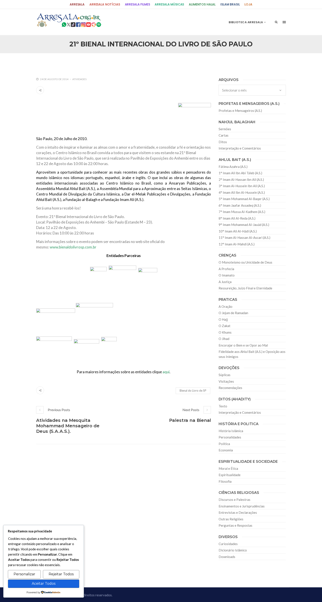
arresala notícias (104, 4)
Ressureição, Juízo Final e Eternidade (245, 288)
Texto (223, 406)
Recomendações (230, 388)
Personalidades (230, 437)
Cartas (223, 135)
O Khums (225, 332)
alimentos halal (202, 4)
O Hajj (223, 319)
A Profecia (226, 269)
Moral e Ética (228, 468)
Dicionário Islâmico (233, 550)
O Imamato (227, 275)
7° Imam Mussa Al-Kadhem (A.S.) (242, 212)
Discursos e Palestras (234, 500)
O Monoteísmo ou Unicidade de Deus (245, 262)
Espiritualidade (230, 475)
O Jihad (224, 339)
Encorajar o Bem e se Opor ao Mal (243, 345)
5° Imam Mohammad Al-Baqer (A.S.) (244, 199)
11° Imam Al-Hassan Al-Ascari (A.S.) (244, 237)
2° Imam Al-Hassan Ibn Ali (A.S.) (241, 179)
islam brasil (230, 4)
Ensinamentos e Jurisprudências (242, 506)
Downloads (227, 557)
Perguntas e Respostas (235, 525)
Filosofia (225, 481)
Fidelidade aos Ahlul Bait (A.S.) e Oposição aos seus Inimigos (252, 354)
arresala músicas (169, 4)
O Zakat (224, 326)
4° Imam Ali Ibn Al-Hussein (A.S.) (242, 192)
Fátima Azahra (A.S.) (233, 167)
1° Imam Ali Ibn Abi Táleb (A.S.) (240, 173)
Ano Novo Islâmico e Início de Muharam (205, 62)
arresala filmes (137, 4)
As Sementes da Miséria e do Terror (78, 62)
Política (224, 444)
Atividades (79, 79)
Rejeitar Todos (61, 574)
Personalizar (24, 574)
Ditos (223, 142)
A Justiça (225, 282)
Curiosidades (228, 544)
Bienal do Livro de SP (193, 390)
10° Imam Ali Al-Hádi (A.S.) (238, 231)
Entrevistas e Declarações (238, 512)
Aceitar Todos (43, 583)
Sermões (225, 129)
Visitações (226, 381)
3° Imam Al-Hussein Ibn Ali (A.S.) (242, 186)
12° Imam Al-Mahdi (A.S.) (237, 244)
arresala (77, 4)
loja (248, 4)
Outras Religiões (231, 519)
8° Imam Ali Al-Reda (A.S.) (237, 218)
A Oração (225, 306)
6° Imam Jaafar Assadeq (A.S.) (240, 205)
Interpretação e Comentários (240, 148)
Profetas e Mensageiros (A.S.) (240, 111)
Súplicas (224, 375)
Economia (226, 450)
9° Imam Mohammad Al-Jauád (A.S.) (244, 225)
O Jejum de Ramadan (233, 313)
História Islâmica (231, 431)
